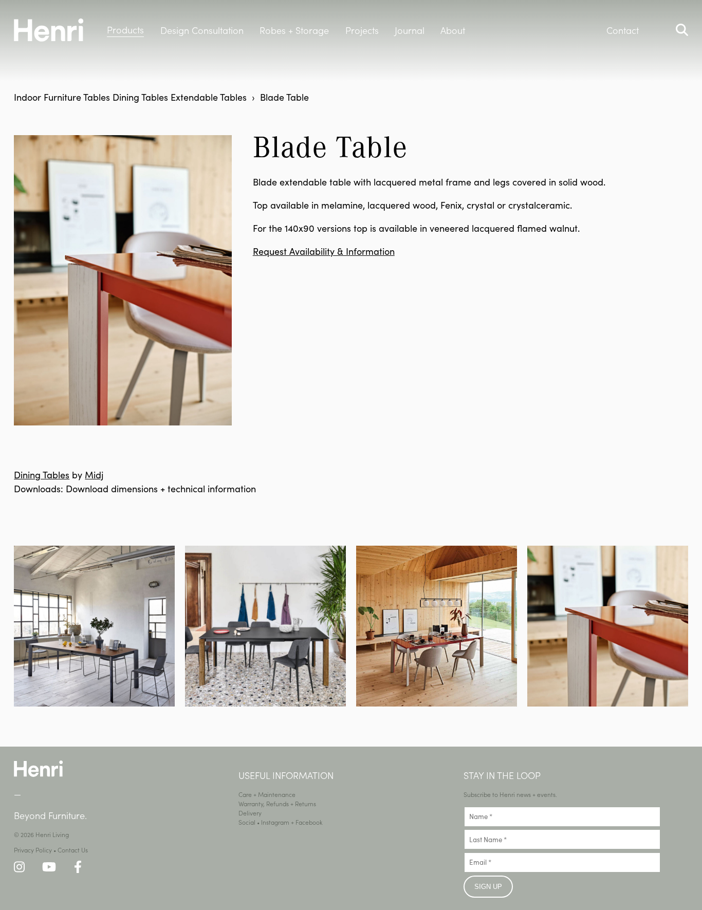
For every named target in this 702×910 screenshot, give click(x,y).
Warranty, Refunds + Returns (277, 803)
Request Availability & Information (324, 251)
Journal (409, 30)
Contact (622, 30)
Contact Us (73, 849)
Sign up (488, 886)
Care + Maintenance (266, 794)
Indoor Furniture (47, 97)
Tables (96, 97)
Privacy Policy (33, 849)
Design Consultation (202, 30)
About (452, 30)
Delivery (250, 812)
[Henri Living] (38, 774)
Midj (94, 475)
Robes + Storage (294, 30)
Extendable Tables (209, 97)
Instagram (275, 822)
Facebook (309, 822)
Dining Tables (140, 97)
